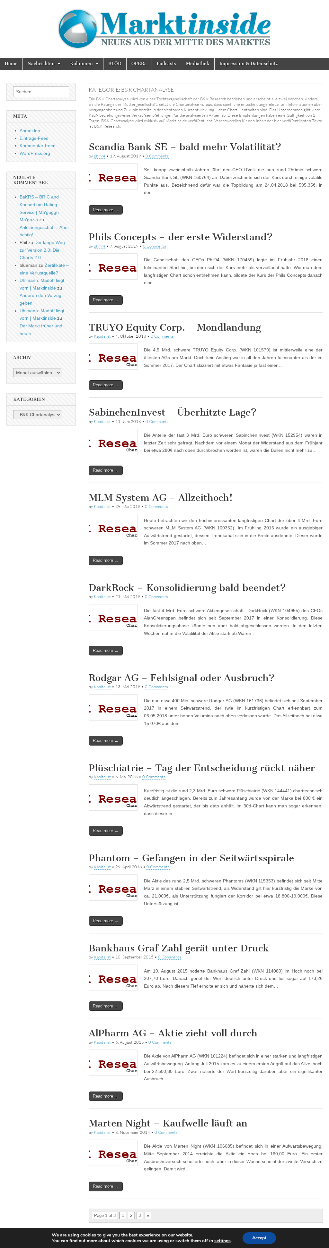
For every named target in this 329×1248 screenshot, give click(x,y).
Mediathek (197, 63)
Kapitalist (102, 336)
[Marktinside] (164, 29)
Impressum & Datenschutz (248, 63)
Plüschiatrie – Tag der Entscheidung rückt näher (202, 768)
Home (11, 63)
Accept (259, 1238)
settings (222, 1241)
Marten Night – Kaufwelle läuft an (168, 1123)
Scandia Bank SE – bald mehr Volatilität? (185, 147)
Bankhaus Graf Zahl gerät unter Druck (179, 948)
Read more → (106, 209)
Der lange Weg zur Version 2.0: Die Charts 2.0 (42, 250)
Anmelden (30, 130)
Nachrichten (41, 63)
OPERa (139, 63)
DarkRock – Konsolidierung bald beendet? (187, 588)
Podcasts (166, 63)
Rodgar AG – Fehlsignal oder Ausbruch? (182, 678)
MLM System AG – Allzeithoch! (161, 497)
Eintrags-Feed (34, 138)
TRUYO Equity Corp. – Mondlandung (175, 327)
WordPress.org (35, 153)
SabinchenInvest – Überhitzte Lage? (173, 412)
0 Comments (157, 155)
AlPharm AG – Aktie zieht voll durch (173, 1033)
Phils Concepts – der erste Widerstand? (181, 237)
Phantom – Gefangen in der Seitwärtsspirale (191, 858)
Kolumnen (81, 63)
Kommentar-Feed (38, 145)
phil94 (99, 155)
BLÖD (114, 63)
